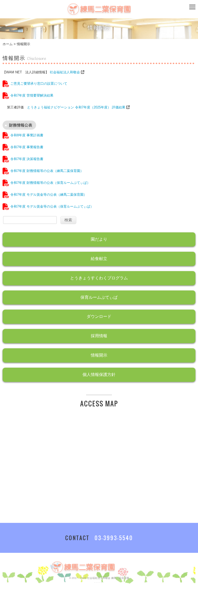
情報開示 (99, 355)
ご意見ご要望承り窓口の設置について (38, 83)
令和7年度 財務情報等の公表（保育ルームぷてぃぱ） (49, 183)
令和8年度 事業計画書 (26, 135)
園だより (99, 239)
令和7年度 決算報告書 (26, 159)
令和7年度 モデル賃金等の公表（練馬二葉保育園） (48, 194)
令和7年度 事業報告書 (26, 147)
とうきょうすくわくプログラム (99, 278)
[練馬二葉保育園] (99, 12)
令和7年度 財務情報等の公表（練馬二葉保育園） (46, 171)
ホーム (8, 44)
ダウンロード (99, 316)
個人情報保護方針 (99, 374)
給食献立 (99, 258)
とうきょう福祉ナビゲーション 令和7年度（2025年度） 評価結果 (76, 107)
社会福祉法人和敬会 (65, 72)
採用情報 (99, 336)
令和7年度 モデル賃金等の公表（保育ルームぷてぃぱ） (51, 206)
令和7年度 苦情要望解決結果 (31, 95)
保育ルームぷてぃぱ (99, 297)
